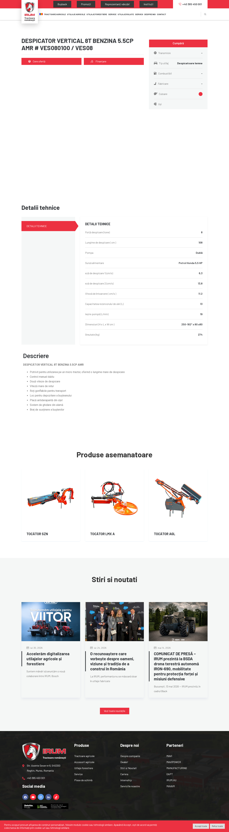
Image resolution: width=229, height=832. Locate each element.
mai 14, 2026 (164, 647)
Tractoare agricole (55, 14)
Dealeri (124, 762)
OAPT (169, 774)
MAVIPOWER (173, 762)
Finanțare (100, 61)
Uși (160, 104)
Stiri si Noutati (128, 768)
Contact (161, 14)
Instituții (125, 4)
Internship (126, 780)
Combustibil (180, 73)
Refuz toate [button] (217, 826)
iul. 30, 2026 (36, 647)
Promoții (76, 4)
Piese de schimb (83, 780)
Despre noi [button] (150, 14)
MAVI (169, 756)
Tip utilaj (181, 63)
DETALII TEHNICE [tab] (36, 226)
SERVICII (139, 14)
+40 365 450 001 (192, 4)
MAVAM (170, 786)
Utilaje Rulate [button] (126, 14)
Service (78, 774)
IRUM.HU (171, 780)
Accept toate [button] (201, 826)
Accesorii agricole (84, 762)
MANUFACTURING (176, 768)
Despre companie (130, 756)
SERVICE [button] (112, 14)
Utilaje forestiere (83, 768)
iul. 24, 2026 (100, 647)
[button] (178, 43)
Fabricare (180, 83)
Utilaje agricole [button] (76, 14)
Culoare (163, 93)
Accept (127, 824)
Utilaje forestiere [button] (97, 14)
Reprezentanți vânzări (100, 4)
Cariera (124, 774)
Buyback (59, 4)
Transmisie (180, 53)
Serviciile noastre (130, 786)
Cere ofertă (38, 61)
